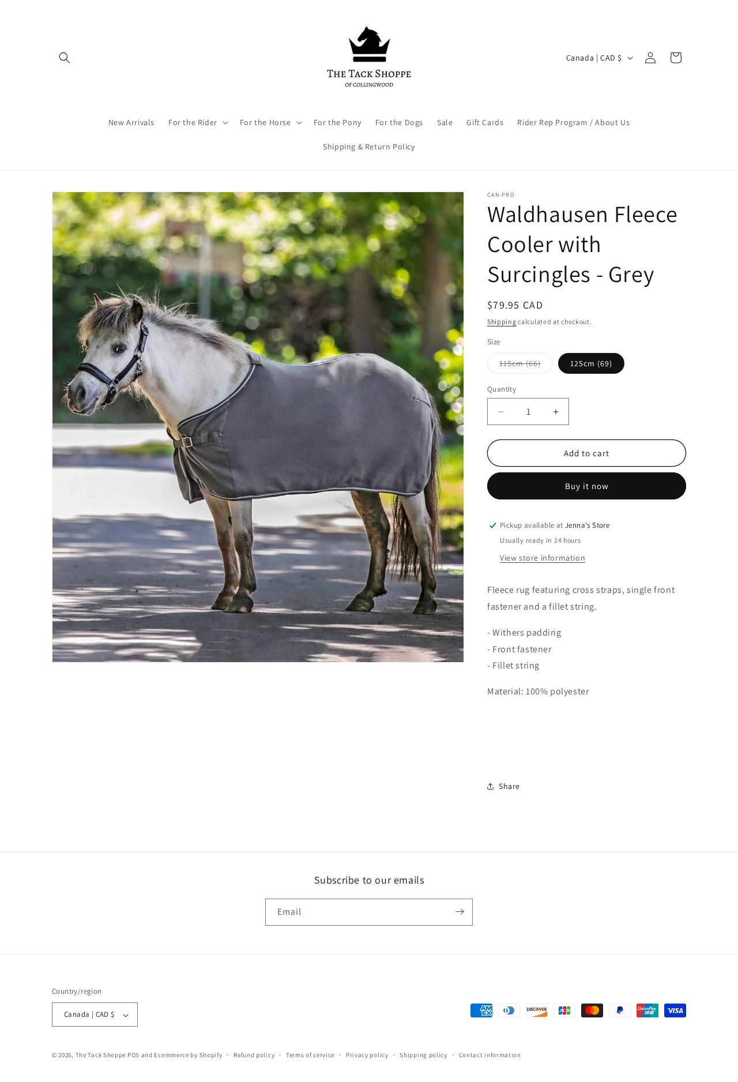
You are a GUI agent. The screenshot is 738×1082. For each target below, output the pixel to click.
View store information (542, 558)
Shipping (502, 321)
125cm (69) (591, 363)
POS (133, 1055)
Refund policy (254, 1055)
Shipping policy (423, 1055)
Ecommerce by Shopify (188, 1055)
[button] (64, 57)
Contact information (490, 1055)
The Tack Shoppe (101, 1055)
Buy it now (587, 485)
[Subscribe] (459, 911)
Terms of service (310, 1055)
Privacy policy (367, 1055)
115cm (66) (526, 366)
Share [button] (509, 786)
